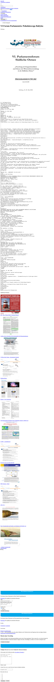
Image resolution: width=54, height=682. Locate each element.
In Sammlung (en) (4, 20)
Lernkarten (7, 2)
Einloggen (3, 598)
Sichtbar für (3, 607)
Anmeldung (3, 7)
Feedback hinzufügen (5, 641)
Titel (1, 599)
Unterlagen (3, 2)
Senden (7, 680)
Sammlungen (8, 12)
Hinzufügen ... (3, 19)
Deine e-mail (3, 665)
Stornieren (3, 680)
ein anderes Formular (19, 652)
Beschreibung (6, 602)
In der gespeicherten (12, 20)
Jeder (3, 608)
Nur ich (3, 609)
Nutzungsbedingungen (10, 633)
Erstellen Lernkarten (14, 8)
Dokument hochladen (5, 8)
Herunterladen (3, 548)
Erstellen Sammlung (5, 610)
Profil (2, 18)
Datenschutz (3, 633)
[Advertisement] (27, 33)
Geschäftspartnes (7, 631)
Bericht (2, 631)
